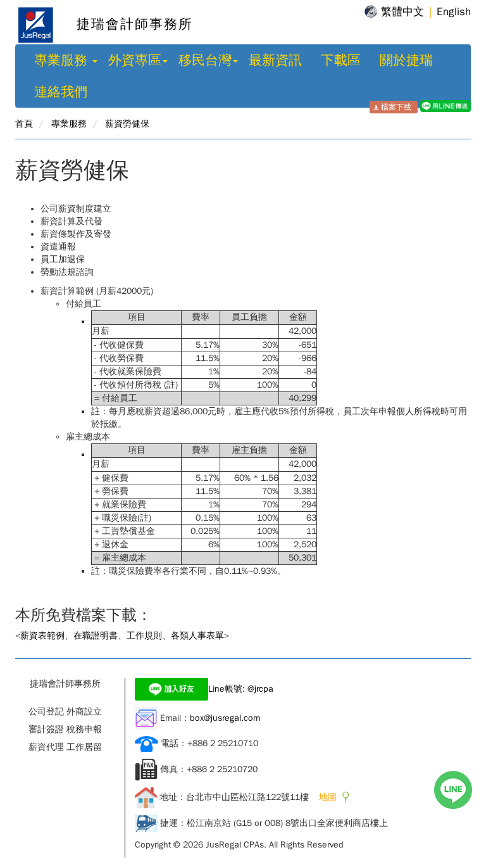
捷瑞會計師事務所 (124, 24)
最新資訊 (275, 60)
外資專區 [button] (134, 60)
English (454, 11)
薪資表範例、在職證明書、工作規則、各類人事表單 (122, 635)
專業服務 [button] (62, 60)
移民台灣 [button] (205, 60)
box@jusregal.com (225, 718)
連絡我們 (60, 92)
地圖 (325, 797)
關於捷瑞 (406, 60)
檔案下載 (396, 107)
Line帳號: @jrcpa (240, 688)
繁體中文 (402, 11)
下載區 (341, 60)
